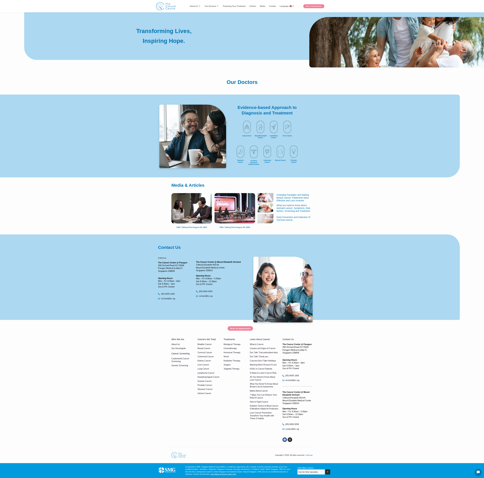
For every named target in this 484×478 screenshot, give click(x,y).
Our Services (210, 6)
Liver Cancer (287, 136)
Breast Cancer (280, 160)
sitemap (309, 455)
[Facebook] (284, 439)
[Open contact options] (478, 472)
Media (262, 6)
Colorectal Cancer (267, 161)
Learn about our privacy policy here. (223, 474)
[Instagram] (290, 439)
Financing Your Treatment (234, 6)
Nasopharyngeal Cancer (261, 136)
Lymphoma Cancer (274, 136)
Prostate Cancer (294, 161)
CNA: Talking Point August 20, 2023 (191, 227)
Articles (252, 6)
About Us (194, 6)
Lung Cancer (246, 136)
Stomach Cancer (240, 161)
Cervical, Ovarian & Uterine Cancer (253, 162)
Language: (285, 6)
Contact (272, 6)
